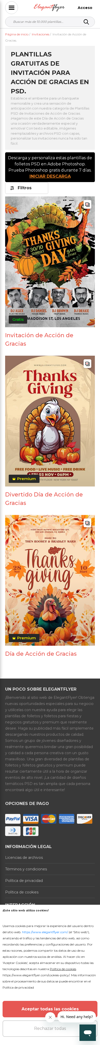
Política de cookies (21, 892)
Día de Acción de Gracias (41, 653)
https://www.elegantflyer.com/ (45, 932)
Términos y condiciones (26, 869)
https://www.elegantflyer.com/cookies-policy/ (36, 975)
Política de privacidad (24, 880)
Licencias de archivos (24, 857)
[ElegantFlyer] (49, 8)
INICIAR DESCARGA (50, 176)
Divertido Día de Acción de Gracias (44, 498)
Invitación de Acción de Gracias (39, 339)
